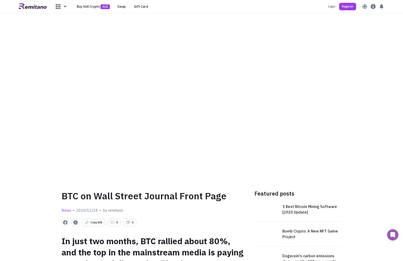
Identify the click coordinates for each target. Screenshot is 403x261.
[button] (61, 6)
